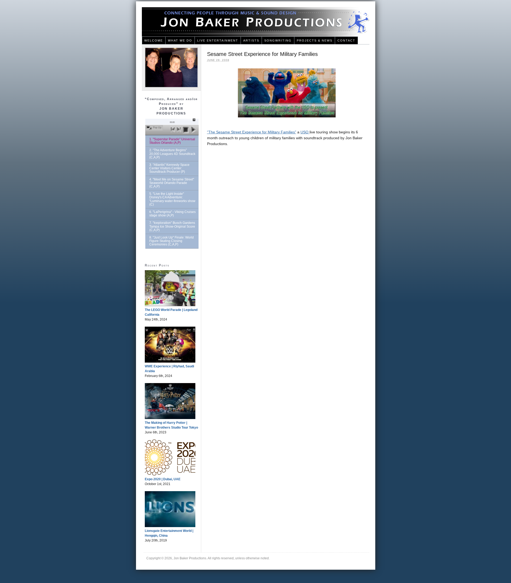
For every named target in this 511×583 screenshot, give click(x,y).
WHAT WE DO (180, 40)
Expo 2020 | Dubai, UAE (162, 479)
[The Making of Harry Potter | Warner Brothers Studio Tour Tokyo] (170, 418)
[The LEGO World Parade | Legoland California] (170, 305)
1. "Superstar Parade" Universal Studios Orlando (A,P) (172, 141)
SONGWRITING (278, 40)
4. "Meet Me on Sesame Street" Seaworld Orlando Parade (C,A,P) (171, 183)
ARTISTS (251, 40)
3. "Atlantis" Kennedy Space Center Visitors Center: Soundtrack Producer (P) (169, 168)
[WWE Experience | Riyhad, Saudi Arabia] (170, 361)
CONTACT (346, 40)
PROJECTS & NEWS (314, 40)
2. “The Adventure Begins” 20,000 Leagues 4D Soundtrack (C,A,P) (172, 153)
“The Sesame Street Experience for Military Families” (251, 132)
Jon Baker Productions (255, 21)
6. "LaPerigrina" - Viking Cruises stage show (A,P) (172, 213)
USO (305, 132)
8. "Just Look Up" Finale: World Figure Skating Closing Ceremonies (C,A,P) (171, 241)
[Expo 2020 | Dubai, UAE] (170, 474)
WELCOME (153, 40)
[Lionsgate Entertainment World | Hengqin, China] (170, 526)
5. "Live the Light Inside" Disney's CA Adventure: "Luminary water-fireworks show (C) (172, 199)
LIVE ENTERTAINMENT (217, 40)
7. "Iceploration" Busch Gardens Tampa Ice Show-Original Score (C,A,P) (172, 226)
